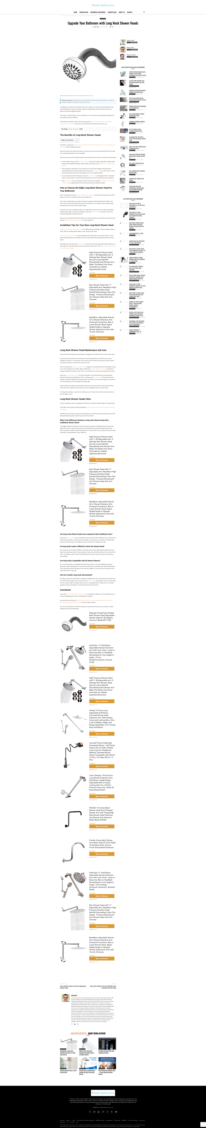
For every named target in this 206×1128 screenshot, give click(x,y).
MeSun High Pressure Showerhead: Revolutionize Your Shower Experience (136, 188)
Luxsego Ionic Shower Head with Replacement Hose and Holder (136, 82)
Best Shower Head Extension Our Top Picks (137, 172)
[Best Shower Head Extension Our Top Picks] (123, 173)
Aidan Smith (96, 26)
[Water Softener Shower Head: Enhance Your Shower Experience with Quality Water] (123, 74)
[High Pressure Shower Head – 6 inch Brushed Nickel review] (107, 1063)
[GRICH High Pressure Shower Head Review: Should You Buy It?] (122, 156)
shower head (97, 171)
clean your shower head (79, 367)
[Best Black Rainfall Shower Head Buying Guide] (123, 116)
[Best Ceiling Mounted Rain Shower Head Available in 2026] (124, 99)
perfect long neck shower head (73, 220)
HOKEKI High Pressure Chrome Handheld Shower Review (137, 91)
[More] (115, 33)
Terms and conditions (133, 1120)
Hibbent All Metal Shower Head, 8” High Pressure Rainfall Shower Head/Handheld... (136, 304)
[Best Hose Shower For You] (123, 165)
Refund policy (117, 1120)
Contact (129, 12)
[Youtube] (116, 1112)
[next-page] (64, 1078)
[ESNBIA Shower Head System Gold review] (69, 1063)
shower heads (92, 176)
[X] (104, 33)
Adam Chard (130, 40)
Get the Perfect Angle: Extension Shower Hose (135, 130)
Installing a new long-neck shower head (71, 229)
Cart (68, 1122)
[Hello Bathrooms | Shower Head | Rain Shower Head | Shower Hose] (103, 5)
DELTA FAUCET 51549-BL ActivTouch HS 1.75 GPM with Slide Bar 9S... (137, 205)
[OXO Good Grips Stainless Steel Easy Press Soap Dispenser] (124, 268)
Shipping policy (109, 1120)
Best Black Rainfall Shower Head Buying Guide (136, 115)
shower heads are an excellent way (76, 594)
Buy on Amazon (102, 276)
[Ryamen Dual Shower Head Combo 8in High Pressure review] (88, 1063)
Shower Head (83, 12)
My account (142, 1120)
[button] (144, 12)
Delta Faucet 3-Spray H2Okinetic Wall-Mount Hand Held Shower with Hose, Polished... (137, 214)
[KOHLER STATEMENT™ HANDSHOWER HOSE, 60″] (124, 332)
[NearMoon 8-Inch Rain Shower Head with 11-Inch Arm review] (69, 1044)
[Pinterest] (107, 33)
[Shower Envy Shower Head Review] (122, 181)
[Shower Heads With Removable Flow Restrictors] (123, 108)
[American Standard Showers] (123, 123)
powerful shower (83, 161)
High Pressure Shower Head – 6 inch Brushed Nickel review (106, 1072)
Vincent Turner (131, 55)
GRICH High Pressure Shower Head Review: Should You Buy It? (137, 156)
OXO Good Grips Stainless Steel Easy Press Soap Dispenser (136, 268)
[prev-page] (61, 1078)
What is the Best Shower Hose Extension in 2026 (137, 147)
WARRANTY (124, 1120)
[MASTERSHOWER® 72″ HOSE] (124, 235)
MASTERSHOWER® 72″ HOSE (136, 233)
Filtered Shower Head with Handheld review (106, 1052)
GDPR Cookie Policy (100, 1120)
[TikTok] (107, 1112)
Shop (77, 1122)
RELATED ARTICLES (78, 1033)
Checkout (72, 1122)
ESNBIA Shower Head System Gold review (68, 1071)
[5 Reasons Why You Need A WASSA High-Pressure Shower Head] (122, 139)
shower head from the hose (98, 369)
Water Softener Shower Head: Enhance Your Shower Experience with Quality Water (137, 73)
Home (75, 12)
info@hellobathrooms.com (106, 1107)
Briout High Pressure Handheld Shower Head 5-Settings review (87, 1053)
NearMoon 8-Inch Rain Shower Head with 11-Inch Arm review (67, 1053)
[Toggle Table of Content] (76, 140)
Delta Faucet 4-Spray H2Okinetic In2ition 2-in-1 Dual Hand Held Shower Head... (137, 285)
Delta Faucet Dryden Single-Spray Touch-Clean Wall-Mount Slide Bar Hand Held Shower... (136, 225)
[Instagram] (94, 1111)
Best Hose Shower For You (136, 163)
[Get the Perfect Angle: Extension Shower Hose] (124, 131)
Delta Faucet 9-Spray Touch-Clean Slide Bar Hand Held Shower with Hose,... (136, 294)
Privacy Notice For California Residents (85, 1120)
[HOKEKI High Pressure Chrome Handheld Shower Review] (123, 92)
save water (68, 181)
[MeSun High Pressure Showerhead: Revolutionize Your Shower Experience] (123, 188)
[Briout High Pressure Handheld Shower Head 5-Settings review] (88, 1044)
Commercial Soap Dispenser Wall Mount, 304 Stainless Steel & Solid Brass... (136, 322)
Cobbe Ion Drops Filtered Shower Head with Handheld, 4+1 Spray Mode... (137, 259)
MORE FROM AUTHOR (96, 1033)
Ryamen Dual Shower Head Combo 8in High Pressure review (87, 1072)
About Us (122, 12)
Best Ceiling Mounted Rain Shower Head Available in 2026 (137, 99)
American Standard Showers (137, 122)
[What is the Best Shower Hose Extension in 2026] (124, 148)
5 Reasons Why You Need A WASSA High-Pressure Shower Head (137, 138)
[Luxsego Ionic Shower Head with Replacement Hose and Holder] (123, 83)
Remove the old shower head (68, 235)
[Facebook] (100, 33)
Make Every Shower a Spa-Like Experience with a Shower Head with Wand (103, 987)
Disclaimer (62, 1120)
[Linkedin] (75, 1024)
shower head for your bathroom (85, 195)
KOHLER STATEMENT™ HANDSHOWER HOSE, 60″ (135, 331)
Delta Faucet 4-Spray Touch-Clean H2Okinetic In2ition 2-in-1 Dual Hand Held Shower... (137, 250)
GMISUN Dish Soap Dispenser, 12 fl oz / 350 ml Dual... (137, 242)
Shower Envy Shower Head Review (136, 179)
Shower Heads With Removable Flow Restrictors (137, 107)
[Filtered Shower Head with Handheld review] (107, 1044)
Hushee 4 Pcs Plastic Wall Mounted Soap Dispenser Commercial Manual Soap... (136, 314)
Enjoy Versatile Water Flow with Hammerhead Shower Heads (73, 987)
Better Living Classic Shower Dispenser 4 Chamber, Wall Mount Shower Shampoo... (137, 277)
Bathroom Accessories (97, 12)
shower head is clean (72, 375)
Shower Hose (112, 12)
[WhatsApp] (111, 33)
